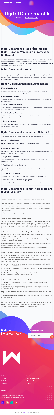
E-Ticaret (29, 383)
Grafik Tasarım (30, 386)
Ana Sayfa (3, 376)
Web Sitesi (29, 376)
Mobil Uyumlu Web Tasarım (33, 378)
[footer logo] (11, 356)
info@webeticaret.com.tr (36, 330)
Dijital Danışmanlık (31, 18)
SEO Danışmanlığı (31, 381)
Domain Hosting (4, 383)
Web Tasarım (4, 378)
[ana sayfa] (13, 2)
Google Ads (3, 381)
